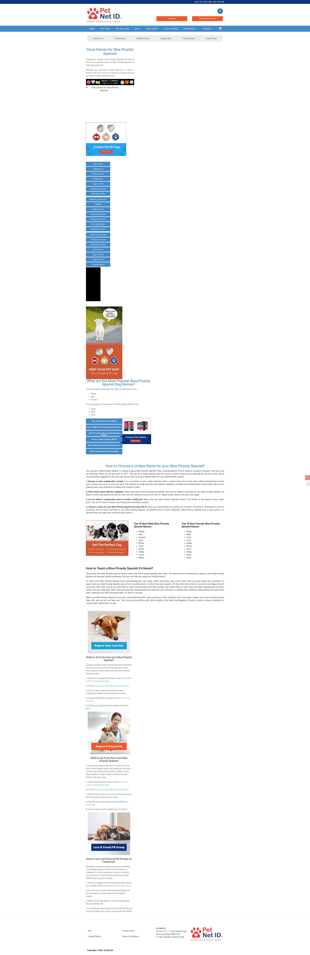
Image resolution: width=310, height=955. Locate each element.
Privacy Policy (128, 931)
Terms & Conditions (130, 936)
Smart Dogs (211, 38)
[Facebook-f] (220, 11)
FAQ (89, 931)
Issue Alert (152, 28)
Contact (207, 28)
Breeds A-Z (98, 38)
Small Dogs (120, 38)
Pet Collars (122, 28)
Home (92, 28)
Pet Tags (105, 28)
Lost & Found (171, 28)
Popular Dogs (188, 38)
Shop (137, 28)
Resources (189, 28)
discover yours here (122, 886)
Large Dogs (165, 38)
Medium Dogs (143, 38)
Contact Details (94, 936)
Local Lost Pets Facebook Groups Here (112, 686)
